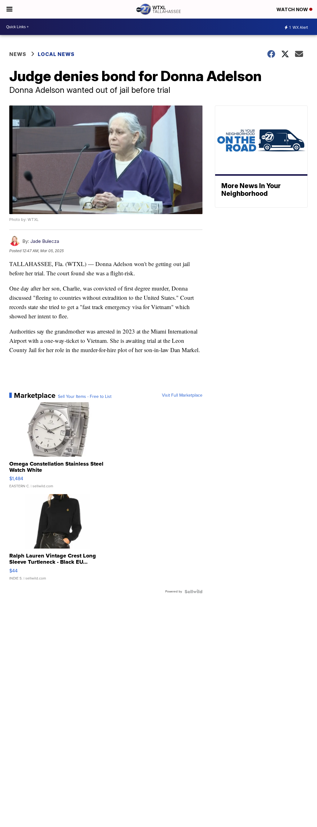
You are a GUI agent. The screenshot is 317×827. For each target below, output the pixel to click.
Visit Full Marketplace (182, 395)
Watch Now (292, 9)
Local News (56, 54)
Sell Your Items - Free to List (84, 396)
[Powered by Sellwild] (193, 591)
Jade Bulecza (44, 241)
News (17, 54)
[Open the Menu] (9, 9)
